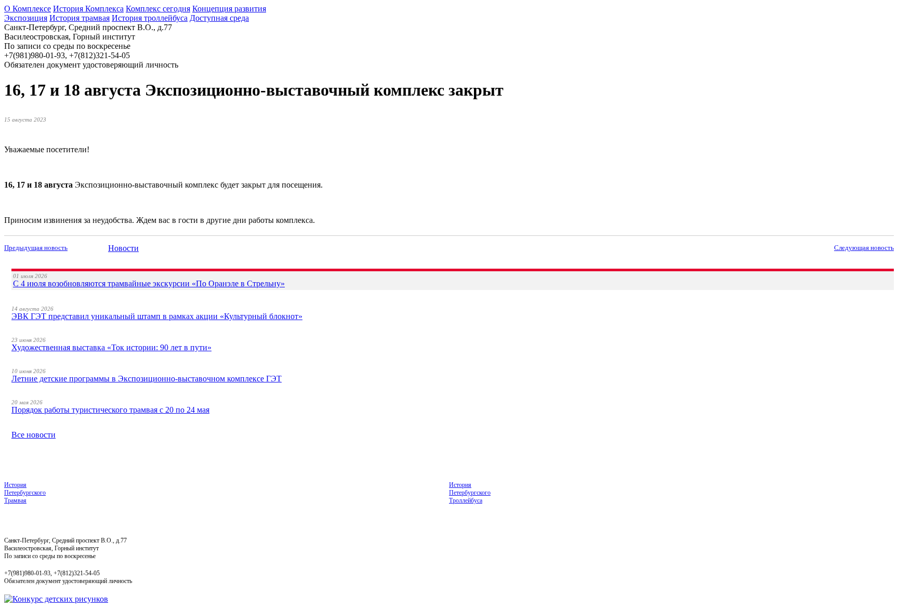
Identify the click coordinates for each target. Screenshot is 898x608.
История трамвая (79, 18)
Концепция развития (229, 8)
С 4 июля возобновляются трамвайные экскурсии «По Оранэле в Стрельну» (149, 283)
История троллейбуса (150, 18)
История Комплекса (88, 8)
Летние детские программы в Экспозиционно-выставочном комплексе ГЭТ (146, 378)
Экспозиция (25, 18)
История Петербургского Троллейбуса (470, 492)
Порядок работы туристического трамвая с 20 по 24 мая (110, 409)
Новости (123, 248)
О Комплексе (27, 8)
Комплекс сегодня (158, 8)
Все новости (33, 434)
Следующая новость (864, 248)
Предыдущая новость (36, 248)
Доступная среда (219, 18)
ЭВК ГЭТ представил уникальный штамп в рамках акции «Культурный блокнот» (156, 316)
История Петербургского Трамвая (25, 492)
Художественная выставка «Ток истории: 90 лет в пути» (111, 347)
